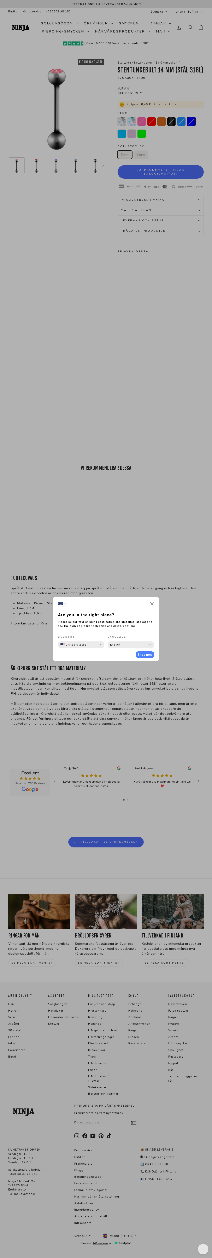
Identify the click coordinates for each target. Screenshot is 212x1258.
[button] (152, 604)
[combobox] (73, 645)
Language (117, 636)
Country (66, 636)
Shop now (144, 654)
